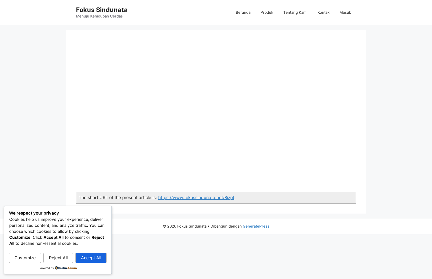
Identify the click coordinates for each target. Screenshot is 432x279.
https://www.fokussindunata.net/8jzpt (196, 197)
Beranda (243, 12)
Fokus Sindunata (102, 9)
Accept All (91, 257)
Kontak (324, 12)
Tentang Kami (295, 12)
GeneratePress (256, 226)
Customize (25, 257)
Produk (266, 12)
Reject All (58, 257)
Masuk (345, 12)
